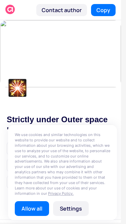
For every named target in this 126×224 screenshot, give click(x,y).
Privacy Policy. (61, 193)
